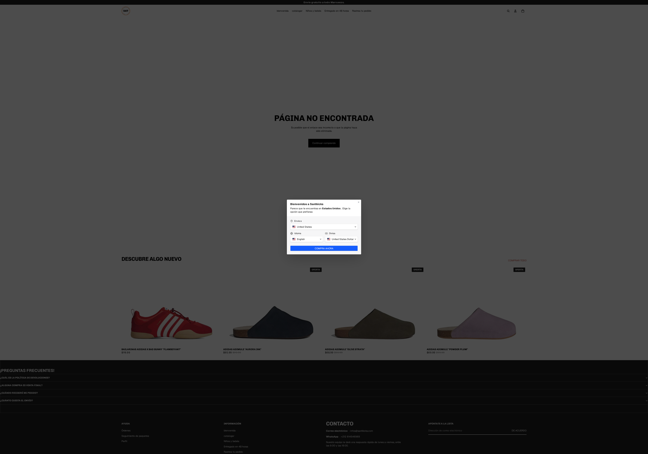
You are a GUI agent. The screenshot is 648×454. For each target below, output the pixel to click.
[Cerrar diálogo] (358, 202)
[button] (324, 227)
